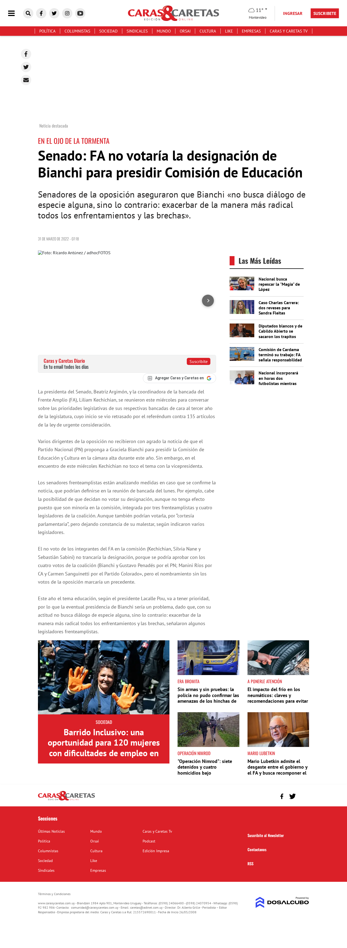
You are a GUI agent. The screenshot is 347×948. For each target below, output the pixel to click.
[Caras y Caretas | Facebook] (41, 13)
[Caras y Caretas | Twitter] (54, 13)
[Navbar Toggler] (15, 13)
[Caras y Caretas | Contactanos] (303, 795)
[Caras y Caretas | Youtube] (80, 13)
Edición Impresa (156, 850)
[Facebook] (26, 54)
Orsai (185, 31)
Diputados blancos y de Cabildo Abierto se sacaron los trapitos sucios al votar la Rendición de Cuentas (280, 336)
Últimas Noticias (51, 831)
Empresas (251, 31)
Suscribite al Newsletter (266, 835)
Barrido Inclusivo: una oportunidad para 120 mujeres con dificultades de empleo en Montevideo (104, 747)
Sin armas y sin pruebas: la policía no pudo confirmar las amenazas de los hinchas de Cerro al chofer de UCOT (208, 698)
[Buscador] (28, 13)
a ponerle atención (265, 681)
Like (229, 31)
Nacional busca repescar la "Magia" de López (279, 284)
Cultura (208, 31)
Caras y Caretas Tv (289, 31)
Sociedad (108, 31)
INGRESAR (293, 13)
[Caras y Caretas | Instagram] (67, 13)
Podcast (149, 841)
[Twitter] (26, 67)
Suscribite (198, 361)
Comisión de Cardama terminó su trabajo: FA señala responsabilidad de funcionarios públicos (280, 360)
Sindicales (137, 31)
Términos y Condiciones (54, 894)
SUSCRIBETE (324, 13)
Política (47, 31)
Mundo (164, 31)
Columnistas (77, 31)
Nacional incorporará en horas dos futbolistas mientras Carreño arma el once (279, 380)
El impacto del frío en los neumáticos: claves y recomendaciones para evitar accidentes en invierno (278, 698)
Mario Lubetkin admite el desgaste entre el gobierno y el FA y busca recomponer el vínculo (277, 770)
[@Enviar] (26, 80)
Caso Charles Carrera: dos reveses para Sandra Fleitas (279, 308)
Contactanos (257, 849)
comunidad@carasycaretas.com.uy (94, 907)
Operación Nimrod (194, 753)
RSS (250, 863)
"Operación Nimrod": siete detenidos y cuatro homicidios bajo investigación (205, 770)
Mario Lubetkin (261, 753)
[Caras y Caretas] (66, 800)
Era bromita (189, 681)
